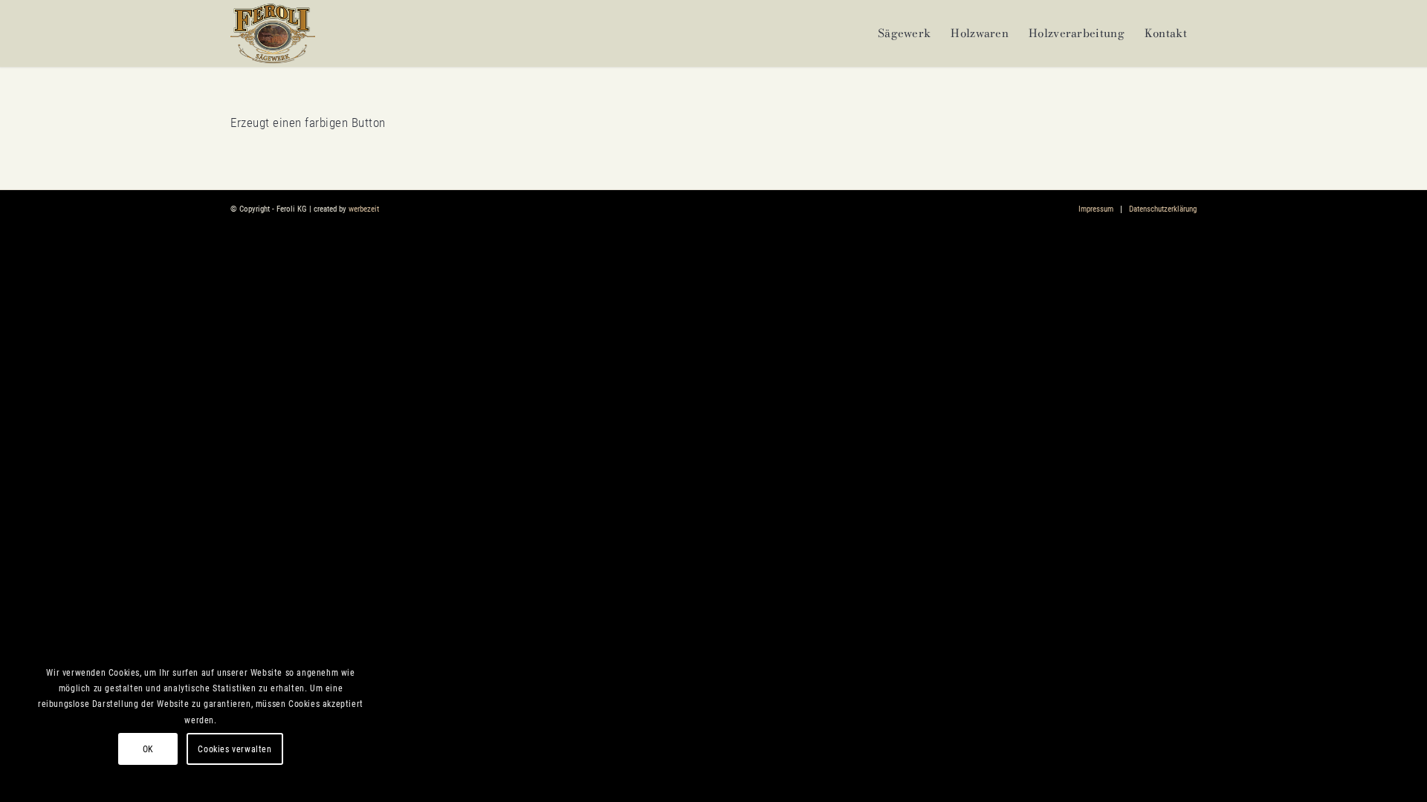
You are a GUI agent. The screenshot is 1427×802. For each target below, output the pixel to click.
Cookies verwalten (234, 749)
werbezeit (364, 209)
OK (148, 749)
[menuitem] (904, 33)
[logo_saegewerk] (272, 33)
